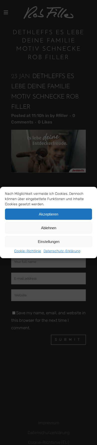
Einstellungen (48, 241)
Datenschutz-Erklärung (62, 251)
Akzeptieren (48, 214)
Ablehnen (48, 228)
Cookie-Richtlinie (27, 251)
